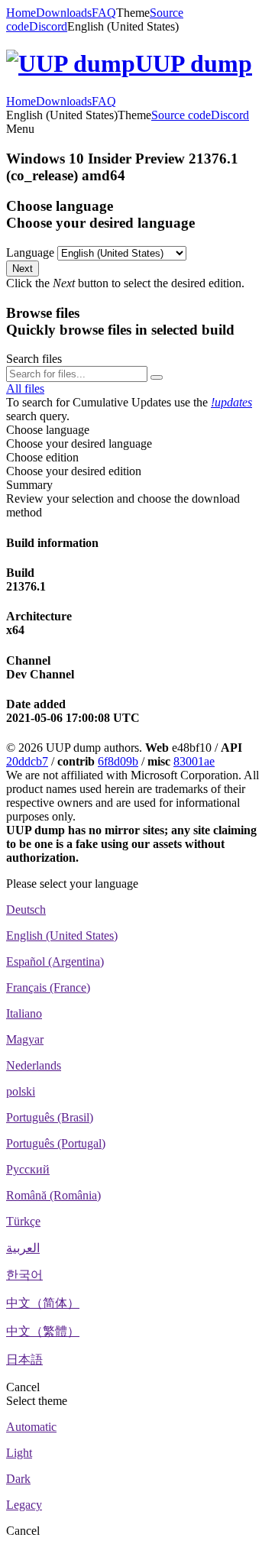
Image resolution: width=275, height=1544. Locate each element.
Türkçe (23, 1221)
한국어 (24, 1274)
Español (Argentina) (55, 961)
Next (22, 268)
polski (20, 1091)
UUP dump (193, 63)
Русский (28, 1169)
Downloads (64, 12)
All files (25, 388)
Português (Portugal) (55, 1143)
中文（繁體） (42, 1331)
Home (21, 12)
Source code (181, 114)
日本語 (24, 1359)
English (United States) (62, 935)
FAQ (104, 12)
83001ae (194, 761)
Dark (18, 1478)
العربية (23, 1247)
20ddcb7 (27, 761)
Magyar (25, 1039)
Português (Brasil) (49, 1117)
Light (19, 1452)
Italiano (24, 1013)
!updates (231, 402)
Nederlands (33, 1065)
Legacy (24, 1504)
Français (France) (48, 987)
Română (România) (53, 1195)
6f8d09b (118, 761)
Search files (34, 358)
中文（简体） (42, 1302)
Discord (48, 26)
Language (30, 252)
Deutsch (26, 909)
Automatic (31, 1426)
